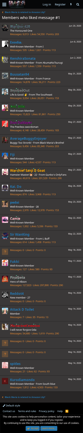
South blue (49, 384)
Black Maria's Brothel (52, 142)
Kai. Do (15, 186)
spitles (15, 363)
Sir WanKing (20, 234)
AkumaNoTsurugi (53, 62)
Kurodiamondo (22, 380)
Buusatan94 (19, 74)
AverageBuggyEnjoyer (28, 138)
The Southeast (44, 94)
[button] (4, 4)
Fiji (12, 154)
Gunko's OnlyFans (56, 174)
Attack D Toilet (22, 309)
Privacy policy (46, 411)
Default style (12, 405)
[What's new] (71, 4)
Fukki (14, 261)
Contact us (9, 411)
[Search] (77, 4)
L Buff (46, 238)
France (46, 78)
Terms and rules (27, 411)
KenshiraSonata (23, 58)
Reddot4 (17, 293)
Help (60, 411)
